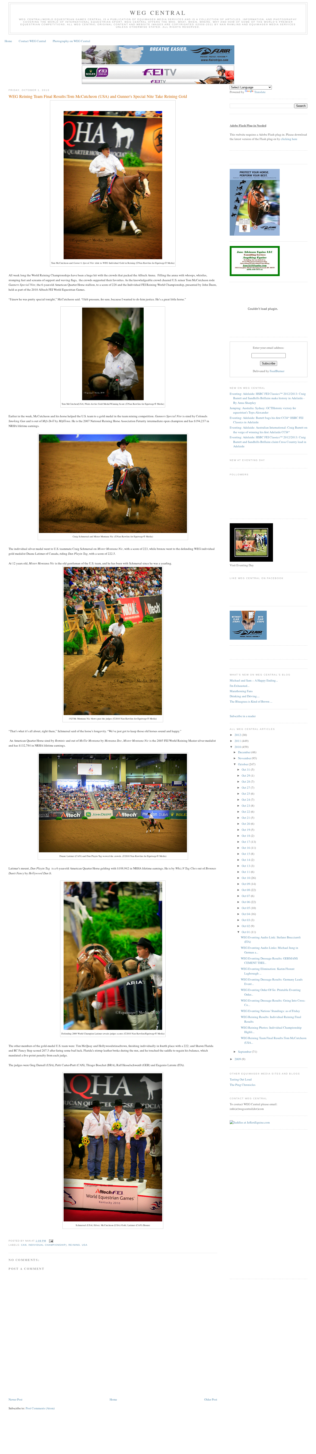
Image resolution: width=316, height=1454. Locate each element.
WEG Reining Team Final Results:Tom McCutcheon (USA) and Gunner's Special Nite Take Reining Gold (98, 96)
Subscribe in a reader (243, 716)
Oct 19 (246, 830)
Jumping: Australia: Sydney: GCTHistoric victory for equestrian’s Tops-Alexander (263, 410)
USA (84, 1245)
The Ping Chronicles (242, 1085)
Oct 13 (246, 866)
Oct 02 (246, 926)
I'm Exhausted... (239, 686)
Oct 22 (246, 812)
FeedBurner (277, 371)
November (245, 758)
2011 (238, 741)
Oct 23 (246, 805)
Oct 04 (246, 914)
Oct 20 (246, 824)
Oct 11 (246, 872)
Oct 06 (246, 902)
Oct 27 (246, 787)
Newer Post (15, 1399)
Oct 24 (246, 799)
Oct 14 (246, 860)
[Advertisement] (93, 1383)
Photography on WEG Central (71, 41)
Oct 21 (246, 818)
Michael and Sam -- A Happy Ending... (254, 680)
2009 (238, 1059)
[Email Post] (50, 1240)
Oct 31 (246, 769)
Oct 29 (246, 775)
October (243, 764)
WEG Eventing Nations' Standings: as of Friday (270, 1011)
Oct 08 (246, 890)
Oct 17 (246, 842)
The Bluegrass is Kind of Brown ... (251, 701)
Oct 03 (246, 920)
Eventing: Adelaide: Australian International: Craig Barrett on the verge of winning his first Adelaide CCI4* (268, 429)
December (244, 752)
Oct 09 (246, 884)
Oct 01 (246, 932)
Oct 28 (246, 781)
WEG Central (158, 12)
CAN (24, 1245)
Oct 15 (246, 854)
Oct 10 (246, 878)
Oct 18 (246, 836)
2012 (238, 735)
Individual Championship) (47, 1245)
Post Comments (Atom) (40, 1408)
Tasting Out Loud (241, 1079)
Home (8, 41)
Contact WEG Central (32, 41)
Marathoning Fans (241, 691)
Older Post (210, 1399)
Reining (74, 1245)
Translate (260, 92)
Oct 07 (246, 896)
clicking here (289, 139)
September (245, 1051)
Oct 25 (246, 793)
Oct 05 (246, 908)
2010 (238, 747)
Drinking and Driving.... (245, 696)
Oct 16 (246, 848)
